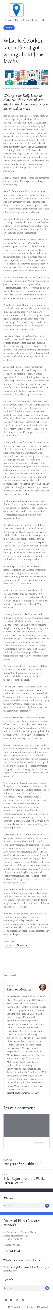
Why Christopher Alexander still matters (22, 1260)
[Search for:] (26, 1205)
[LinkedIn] (11, 1300)
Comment (39, 1142)
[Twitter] (17, 1300)
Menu (9, 27)
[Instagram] (22, 1300)
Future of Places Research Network (24, 20)
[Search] (47, 1205)
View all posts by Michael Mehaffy (23, 1093)
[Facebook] (5, 1300)
